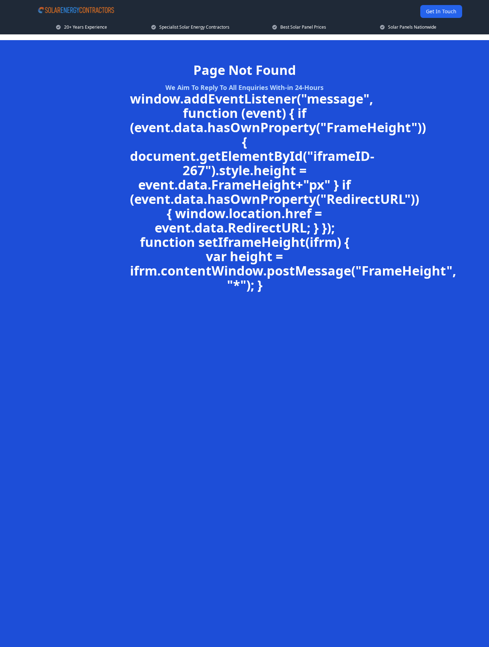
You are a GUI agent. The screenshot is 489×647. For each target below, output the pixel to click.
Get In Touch (441, 11)
